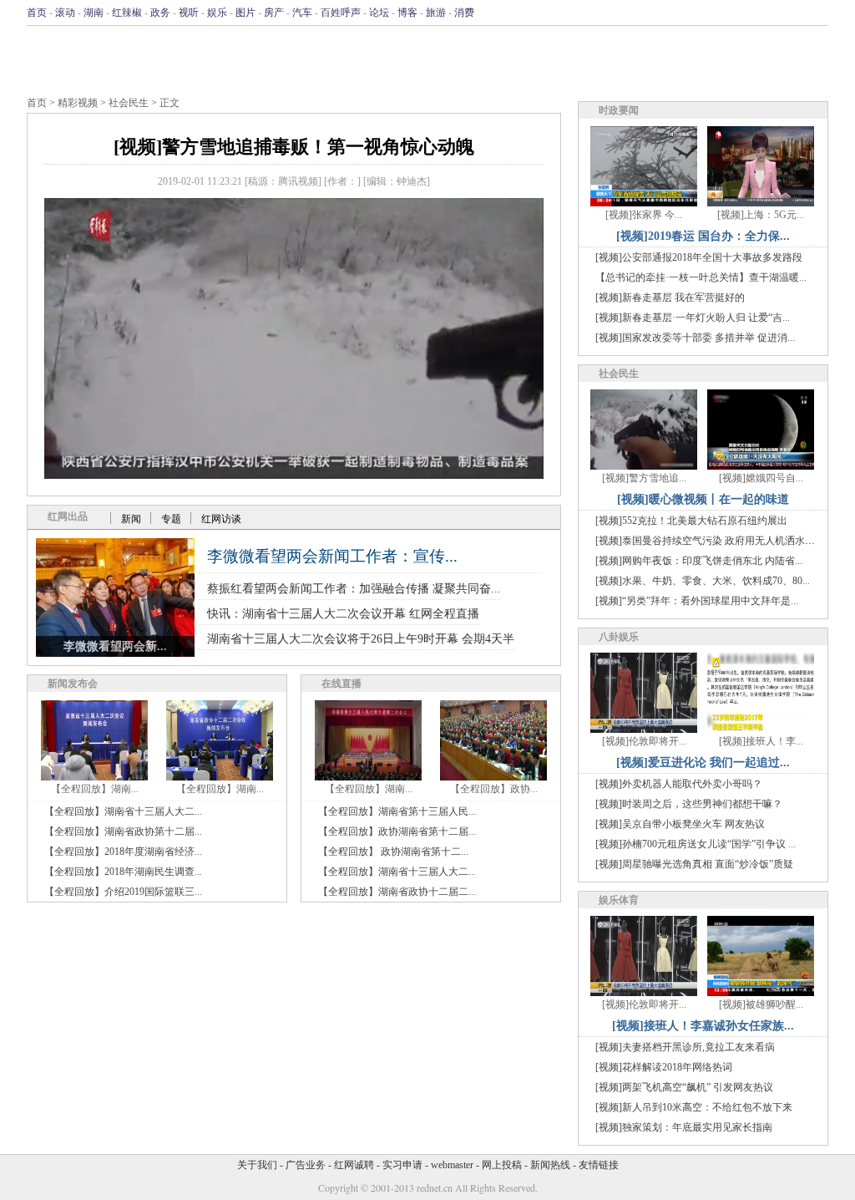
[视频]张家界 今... (643, 215)
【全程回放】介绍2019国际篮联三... (123, 891)
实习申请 (402, 1165)
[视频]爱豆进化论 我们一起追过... (703, 762)
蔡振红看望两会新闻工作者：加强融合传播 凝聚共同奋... (354, 588)
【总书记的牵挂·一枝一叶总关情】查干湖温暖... (701, 277)
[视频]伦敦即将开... (644, 741)
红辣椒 (127, 12)
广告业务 (306, 1165)
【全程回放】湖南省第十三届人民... (397, 811)
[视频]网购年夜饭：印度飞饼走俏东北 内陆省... (698, 561)
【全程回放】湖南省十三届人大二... (123, 811)
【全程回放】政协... (494, 789)
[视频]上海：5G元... (760, 215)
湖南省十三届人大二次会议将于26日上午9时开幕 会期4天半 (360, 639)
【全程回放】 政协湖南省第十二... (393, 851)
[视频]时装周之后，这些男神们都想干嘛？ (688, 804)
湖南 (93, 12)
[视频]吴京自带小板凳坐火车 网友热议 (680, 824)
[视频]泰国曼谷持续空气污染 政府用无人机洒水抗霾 (710, 541)
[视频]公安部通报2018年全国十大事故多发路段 (698, 257)
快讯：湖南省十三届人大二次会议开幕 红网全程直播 (343, 614)
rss (817, 12)
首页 (37, 12)
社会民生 (129, 103)
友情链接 (599, 1165)
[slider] (294, 448)
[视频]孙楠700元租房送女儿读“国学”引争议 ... (695, 844)
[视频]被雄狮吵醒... (761, 1004)
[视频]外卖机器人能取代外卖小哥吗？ (678, 784)
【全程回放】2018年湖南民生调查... (123, 871)
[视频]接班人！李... (761, 741)
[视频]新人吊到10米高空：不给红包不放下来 (693, 1107)
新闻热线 (550, 1165)
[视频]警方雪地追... (644, 478)
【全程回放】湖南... (95, 789)
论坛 (379, 12)
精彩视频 (78, 103)
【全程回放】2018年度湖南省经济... (123, 851)
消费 (464, 12)
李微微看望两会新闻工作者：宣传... (332, 556)
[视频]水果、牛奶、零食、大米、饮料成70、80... (702, 581)
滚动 (65, 12)
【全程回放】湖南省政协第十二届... (123, 831)
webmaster (452, 1165)
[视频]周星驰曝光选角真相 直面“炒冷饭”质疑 (694, 864)
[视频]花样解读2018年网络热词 (663, 1067)
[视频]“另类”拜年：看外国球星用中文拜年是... (696, 601)
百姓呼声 (341, 12)
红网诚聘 (354, 1165)
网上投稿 (502, 1165)
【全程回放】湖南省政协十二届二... (397, 891)
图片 (245, 12)
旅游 (436, 12)
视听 (189, 12)
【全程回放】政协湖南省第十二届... (397, 831)
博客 (407, 12)
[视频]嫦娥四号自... (761, 478)
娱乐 (217, 12)
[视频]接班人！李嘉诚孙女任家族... (703, 1025)
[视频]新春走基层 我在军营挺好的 (670, 297)
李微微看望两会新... (115, 646)
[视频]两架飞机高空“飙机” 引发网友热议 (684, 1087)
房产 (274, 12)
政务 (160, 12)
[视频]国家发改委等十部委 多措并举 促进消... (695, 337)
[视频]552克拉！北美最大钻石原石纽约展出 (691, 520)
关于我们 (257, 1165)
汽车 (302, 12)
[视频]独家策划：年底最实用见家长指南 (683, 1127)
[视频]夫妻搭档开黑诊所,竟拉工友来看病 (685, 1047)
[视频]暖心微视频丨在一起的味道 (703, 499)
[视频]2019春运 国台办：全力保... (703, 236)
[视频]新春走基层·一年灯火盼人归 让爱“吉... (692, 317)
